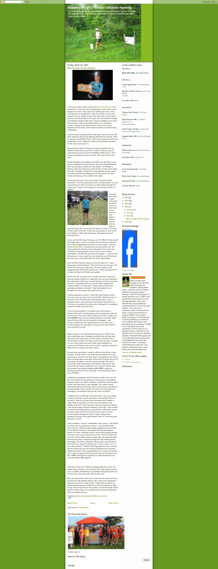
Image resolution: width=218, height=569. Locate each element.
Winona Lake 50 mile (102, 107)
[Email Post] (92, 498)
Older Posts (113, 503)
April (129, 216)
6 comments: (102, 496)
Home (93, 503)
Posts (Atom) (83, 508)
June (129, 213)
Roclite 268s (77, 247)
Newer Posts (72, 503)
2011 (127, 207)
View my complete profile (132, 352)
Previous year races (132, 362)
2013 (127, 201)
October (130, 210)
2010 (127, 222)
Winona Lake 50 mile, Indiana (81, 68)
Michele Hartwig (127, 229)
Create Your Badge (128, 270)
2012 (127, 204)
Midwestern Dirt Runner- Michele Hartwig (99, 7)
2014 (127, 198)
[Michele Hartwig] (136, 248)
